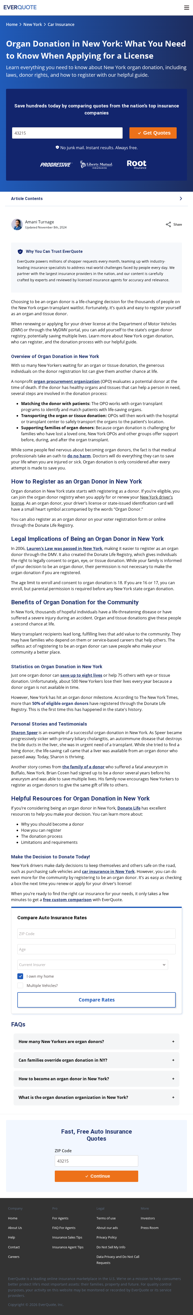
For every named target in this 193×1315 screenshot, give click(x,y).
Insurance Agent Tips (67, 1247)
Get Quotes (157, 133)
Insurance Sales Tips (67, 1237)
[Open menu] (186, 7)
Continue (100, 1176)
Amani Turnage (39, 222)
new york (32, 24)
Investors (148, 1218)
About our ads (107, 1227)
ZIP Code (23, 123)
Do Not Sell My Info (110, 1247)
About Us (15, 1227)
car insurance (61, 24)
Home (12, 24)
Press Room (150, 1227)
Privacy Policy (106, 1237)
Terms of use (106, 1218)
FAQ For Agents (63, 1227)
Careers (13, 1256)
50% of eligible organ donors (60, 703)
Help (11, 1237)
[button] (96, 199)
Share (177, 224)
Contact (14, 1247)
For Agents (60, 1218)
